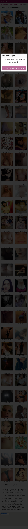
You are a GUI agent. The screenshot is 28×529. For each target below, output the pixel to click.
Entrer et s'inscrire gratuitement (14, 68)
